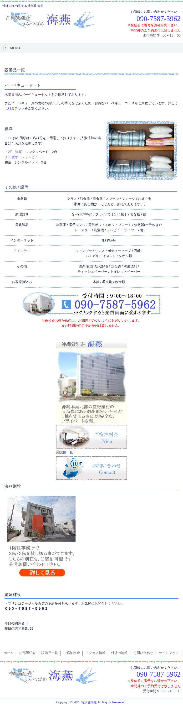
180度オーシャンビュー (23, 157)
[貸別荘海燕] (50, 24)
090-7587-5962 (159, 18)
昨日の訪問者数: (17, 628)
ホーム (9, 653)
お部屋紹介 (27, 653)
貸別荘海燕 (89, 702)
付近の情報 (119, 653)
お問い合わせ (143, 653)
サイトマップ (169, 653)
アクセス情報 (96, 653)
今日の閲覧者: (15, 623)
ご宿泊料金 (71, 653)
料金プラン (16, 108)
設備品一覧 (49, 653)
